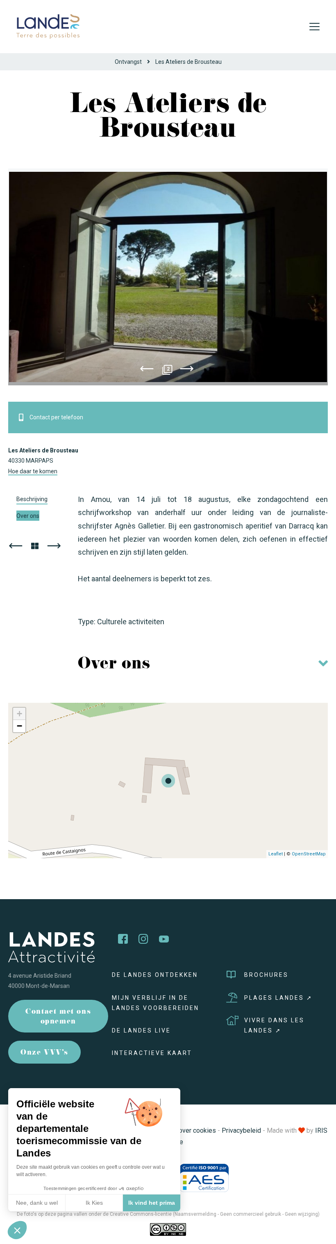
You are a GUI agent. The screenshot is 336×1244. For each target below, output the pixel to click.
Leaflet (275, 854)
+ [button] (19, 714)
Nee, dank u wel (37, 1202)
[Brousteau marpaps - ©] (168, 277)
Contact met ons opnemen (58, 1017)
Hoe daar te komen (32, 471)
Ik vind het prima (151, 1202)
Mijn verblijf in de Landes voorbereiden (155, 1002)
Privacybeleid (241, 1130)
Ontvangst (128, 61)
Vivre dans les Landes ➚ (274, 1025)
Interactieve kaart (152, 1053)
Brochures (266, 975)
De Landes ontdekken (155, 975)
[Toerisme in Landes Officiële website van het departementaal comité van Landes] (47, 26)
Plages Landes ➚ (278, 997)
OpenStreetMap (309, 854)
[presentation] (146, 370)
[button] (17, 1230)
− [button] (19, 726)
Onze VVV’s (44, 1053)
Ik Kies (94, 1202)
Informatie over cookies (182, 1130)
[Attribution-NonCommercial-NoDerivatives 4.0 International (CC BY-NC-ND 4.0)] (168, 1229)
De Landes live (141, 1030)
